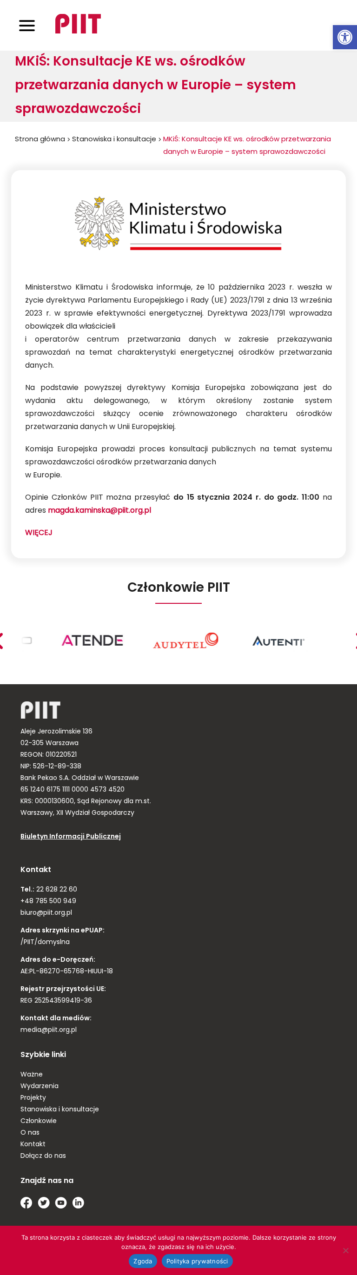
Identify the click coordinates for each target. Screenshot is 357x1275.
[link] (345, 37)
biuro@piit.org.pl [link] (46, 913)
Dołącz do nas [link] (43, 1156)
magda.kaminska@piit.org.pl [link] (99, 511)
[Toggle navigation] (27, 25)
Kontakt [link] (33, 1144)
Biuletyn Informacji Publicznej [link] (70, 837)
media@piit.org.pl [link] (48, 1030)
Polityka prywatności (197, 1261)
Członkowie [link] (38, 1121)
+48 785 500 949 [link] (48, 901)
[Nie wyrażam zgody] (345, 1250)
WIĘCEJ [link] (39, 533)
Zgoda (142, 1261)
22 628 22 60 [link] (55, 890)
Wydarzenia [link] (39, 1086)
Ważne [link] (31, 1075)
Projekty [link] (33, 1098)
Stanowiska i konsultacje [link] (114, 139)
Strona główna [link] (40, 139)
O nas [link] (30, 1133)
